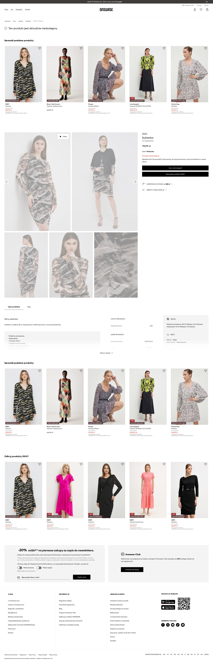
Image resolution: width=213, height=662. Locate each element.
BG (164, 654)
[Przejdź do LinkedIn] (183, 625)
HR (178, 654)
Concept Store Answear (118, 617)
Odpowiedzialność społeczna (18, 621)
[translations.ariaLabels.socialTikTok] (178, 625)
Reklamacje (114, 613)
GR (175, 654)
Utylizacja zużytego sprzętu (69, 625)
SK (198, 654)
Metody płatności (116, 605)
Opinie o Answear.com (16, 605)
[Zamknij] (207, 2)
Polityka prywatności (11, 655)
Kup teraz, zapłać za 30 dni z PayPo (123, 633)
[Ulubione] (201, 9)
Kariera (10, 633)
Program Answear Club (67, 613)
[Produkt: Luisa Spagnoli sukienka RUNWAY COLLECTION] (148, 74)
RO (192, 654)
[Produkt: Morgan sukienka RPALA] (106, 74)
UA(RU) (206, 654)
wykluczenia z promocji (87, 560)
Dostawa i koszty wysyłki (119, 601)
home (27, 9)
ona (6, 9)
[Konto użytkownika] (194, 9)
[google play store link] (168, 602)
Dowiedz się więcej (132, 570)
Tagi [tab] (29, 307)
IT (185, 654)
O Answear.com (14, 601)
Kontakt (113, 641)
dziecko (19, 9)
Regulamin (23, 655)
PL (188, 654)
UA (201, 654)
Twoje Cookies (42, 655)
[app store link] (168, 607)
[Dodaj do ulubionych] (39, 48)
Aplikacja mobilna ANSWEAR (69, 617)
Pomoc (112, 637)
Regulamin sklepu (65, 601)
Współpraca (12, 613)
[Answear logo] (106, 9)
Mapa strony (53, 655)
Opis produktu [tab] (14, 307)
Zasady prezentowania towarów (70, 621)
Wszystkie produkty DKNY (175, 174)
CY (168, 654)
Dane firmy (32, 655)
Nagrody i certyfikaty (16, 609)
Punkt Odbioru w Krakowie (119, 621)
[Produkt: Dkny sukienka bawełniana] (148, 490)
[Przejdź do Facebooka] (163, 625)
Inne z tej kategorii (175, 168)
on (12, 9)
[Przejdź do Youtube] (173, 625)
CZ (171, 654)
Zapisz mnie (81, 577)
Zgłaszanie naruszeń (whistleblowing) (21, 625)
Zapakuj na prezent (117, 629)
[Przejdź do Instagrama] (168, 625)
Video (65, 137)
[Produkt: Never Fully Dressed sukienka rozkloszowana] (65, 74)
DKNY (144, 134)
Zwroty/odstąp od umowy (119, 609)
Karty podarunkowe (117, 625)
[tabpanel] (106, 332)
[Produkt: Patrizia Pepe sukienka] (189, 74)
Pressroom (12, 629)
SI (194, 654)
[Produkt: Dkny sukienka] (23, 74)
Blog (60, 609)
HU (182, 654)
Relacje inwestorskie (15, 617)
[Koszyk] (207, 9)
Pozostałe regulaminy (67, 605)
